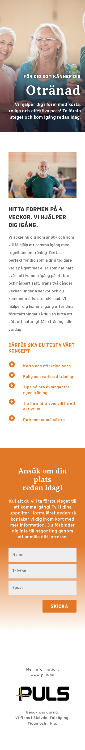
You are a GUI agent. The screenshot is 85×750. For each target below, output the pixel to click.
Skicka (59, 606)
